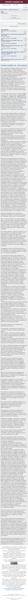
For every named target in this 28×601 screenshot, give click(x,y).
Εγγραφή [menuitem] (25, 7)
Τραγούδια (15, 5)
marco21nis (13, 31)
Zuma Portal (17, 594)
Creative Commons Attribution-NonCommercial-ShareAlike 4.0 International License (14, 589)
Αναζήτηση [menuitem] (25, 9)
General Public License (16, 99)
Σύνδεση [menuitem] (25, 5)
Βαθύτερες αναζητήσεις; (14, 26)
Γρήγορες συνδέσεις (6, 5)
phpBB (11, 595)
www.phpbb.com (8, 102)
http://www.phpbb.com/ (22, 109)
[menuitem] (13, 599)
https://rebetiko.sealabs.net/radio (14, 18)
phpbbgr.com (19, 598)
